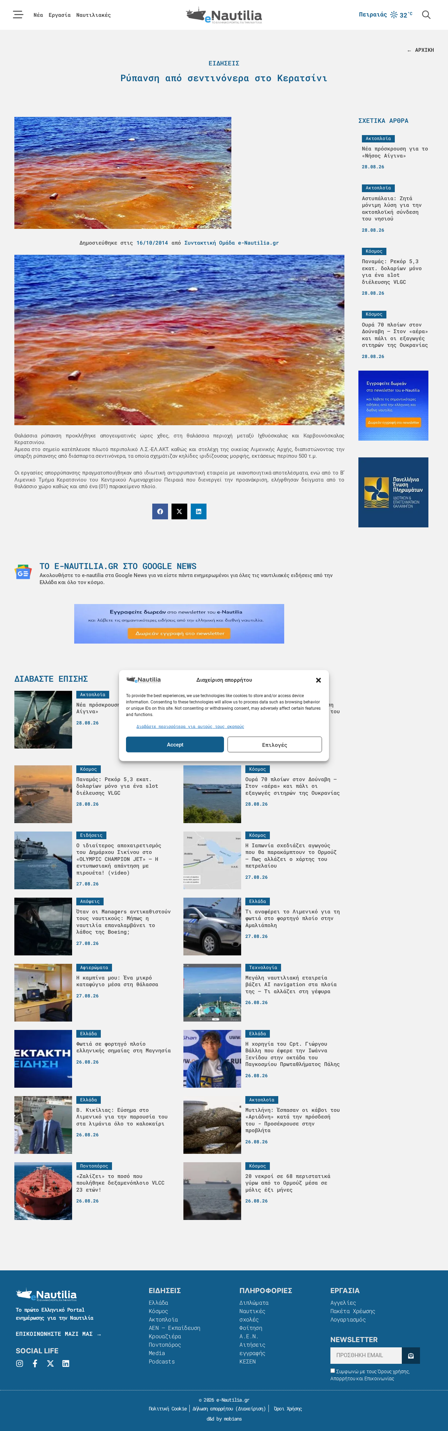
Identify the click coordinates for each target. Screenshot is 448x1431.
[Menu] (18, 14)
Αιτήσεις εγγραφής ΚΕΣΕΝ (252, 1353)
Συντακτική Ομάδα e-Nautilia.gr (231, 242)
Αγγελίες (343, 1302)
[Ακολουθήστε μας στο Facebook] (35, 1363)
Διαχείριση (250, 1408)
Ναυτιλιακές (93, 15)
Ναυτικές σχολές (252, 1315)
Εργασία (60, 15)
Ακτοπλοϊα (163, 1319)
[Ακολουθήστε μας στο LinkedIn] (66, 1363)
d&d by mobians (224, 1418)
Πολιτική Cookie (166, 1408)
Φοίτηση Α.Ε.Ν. (250, 1332)
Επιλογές (274, 744)
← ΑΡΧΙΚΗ (420, 49)
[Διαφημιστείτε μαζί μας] (179, 624)
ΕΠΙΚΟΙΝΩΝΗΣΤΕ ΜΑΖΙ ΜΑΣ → (59, 1333)
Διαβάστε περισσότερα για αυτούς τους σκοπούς (190, 726)
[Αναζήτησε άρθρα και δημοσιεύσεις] (426, 14)
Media (157, 1352)
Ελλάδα (158, 1302)
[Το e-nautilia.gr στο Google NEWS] (23, 572)
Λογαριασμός (348, 1319)
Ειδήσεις (224, 63)
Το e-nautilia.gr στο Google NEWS (118, 565)
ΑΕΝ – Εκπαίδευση (174, 1327)
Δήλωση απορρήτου (212, 1408)
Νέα (38, 15)
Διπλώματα (253, 1302)
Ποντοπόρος (165, 1344)
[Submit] (411, 1355)
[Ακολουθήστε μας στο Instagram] (19, 1363)
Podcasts (162, 1361)
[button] (318, 680)
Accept (175, 744)
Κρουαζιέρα (165, 1336)
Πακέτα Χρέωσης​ (353, 1310)
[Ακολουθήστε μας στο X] (50, 1363)
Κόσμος (158, 1310)
